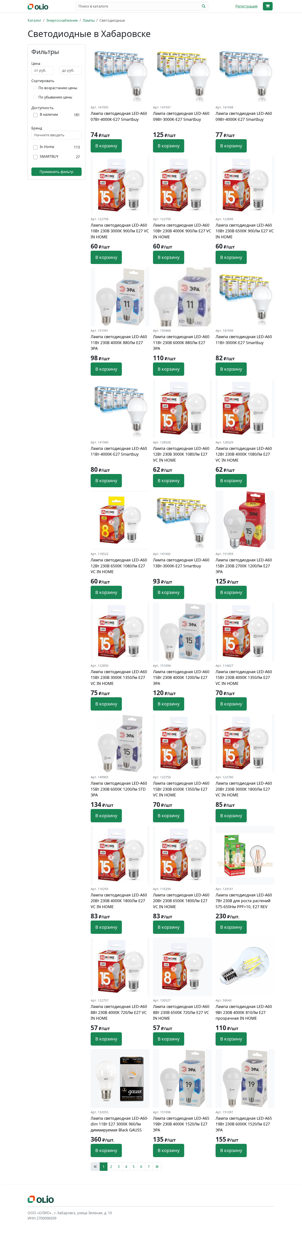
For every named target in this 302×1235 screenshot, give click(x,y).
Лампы (89, 20)
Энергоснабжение (62, 20)
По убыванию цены (55, 97)
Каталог (34, 20)
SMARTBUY (49, 156)
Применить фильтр (56, 171)
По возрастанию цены (57, 87)
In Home (47, 147)
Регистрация (246, 6)
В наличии (49, 114)
